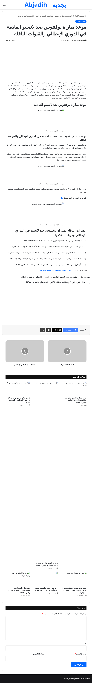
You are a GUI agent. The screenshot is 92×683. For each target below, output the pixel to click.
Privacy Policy (69, 679)
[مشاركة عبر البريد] (48, 330)
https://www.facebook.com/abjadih (55, 270)
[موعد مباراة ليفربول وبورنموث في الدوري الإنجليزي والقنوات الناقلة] (46, 471)
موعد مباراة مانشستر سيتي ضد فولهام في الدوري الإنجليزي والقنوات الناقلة (75, 400)
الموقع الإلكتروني (38, 654)
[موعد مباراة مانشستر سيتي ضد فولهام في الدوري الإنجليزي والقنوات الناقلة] (74, 388)
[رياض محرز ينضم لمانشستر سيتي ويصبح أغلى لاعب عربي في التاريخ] (46, 579)
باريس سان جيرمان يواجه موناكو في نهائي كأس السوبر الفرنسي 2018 (19, 400)
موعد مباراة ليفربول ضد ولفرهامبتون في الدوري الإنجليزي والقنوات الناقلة (18, 590)
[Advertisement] (46, 61)
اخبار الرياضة (73, 16)
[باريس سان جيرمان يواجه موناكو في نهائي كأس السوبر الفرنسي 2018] (18, 388)
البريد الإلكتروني (80, 654)
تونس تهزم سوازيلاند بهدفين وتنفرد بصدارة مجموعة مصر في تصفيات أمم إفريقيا (74, 590)
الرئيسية (82, 16)
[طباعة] (42, 330)
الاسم (84, 644)
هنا (62, 198)
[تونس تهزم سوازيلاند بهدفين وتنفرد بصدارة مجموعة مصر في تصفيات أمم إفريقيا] (74, 579)
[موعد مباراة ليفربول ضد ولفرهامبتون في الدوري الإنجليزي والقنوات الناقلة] (18, 579)
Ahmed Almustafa (78, 40)
